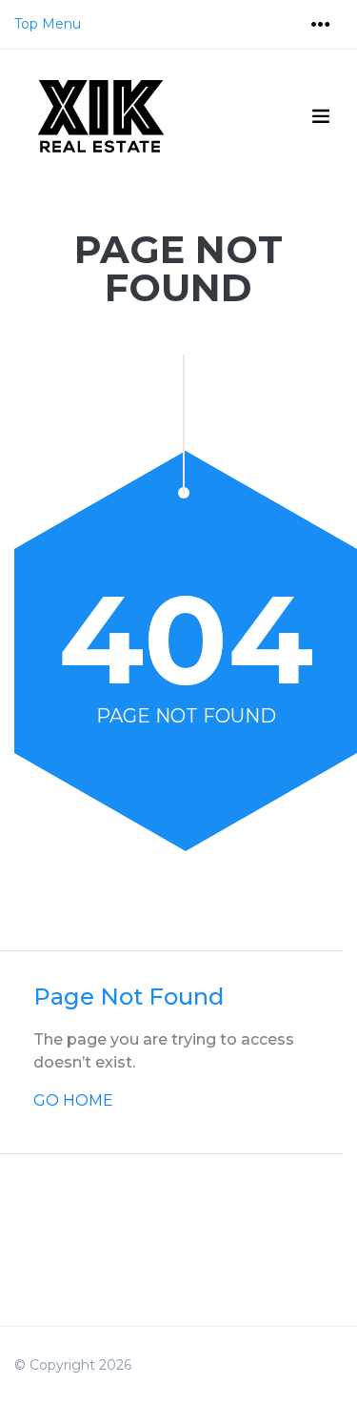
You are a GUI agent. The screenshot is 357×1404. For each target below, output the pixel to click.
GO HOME (73, 1100)
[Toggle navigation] (321, 25)
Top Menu (47, 23)
